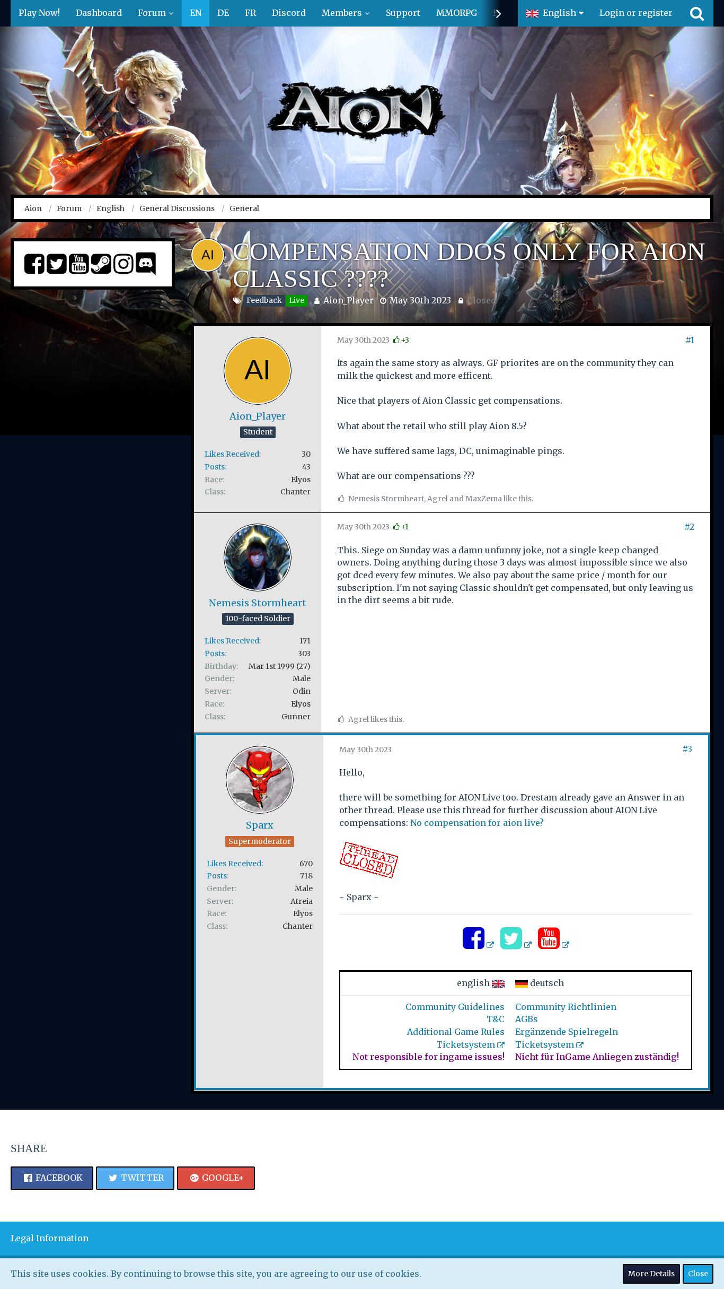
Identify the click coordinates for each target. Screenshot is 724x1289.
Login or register (636, 12)
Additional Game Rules (456, 1031)
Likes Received (232, 454)
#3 (687, 749)
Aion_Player (348, 300)
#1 (689, 340)
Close (698, 1273)
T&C (496, 1019)
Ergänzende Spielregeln (566, 1031)
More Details (651, 1273)
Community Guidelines (455, 1006)
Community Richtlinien (565, 1006)
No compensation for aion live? (477, 822)
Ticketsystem (465, 1044)
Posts (215, 467)
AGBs (526, 1019)
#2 (689, 526)
